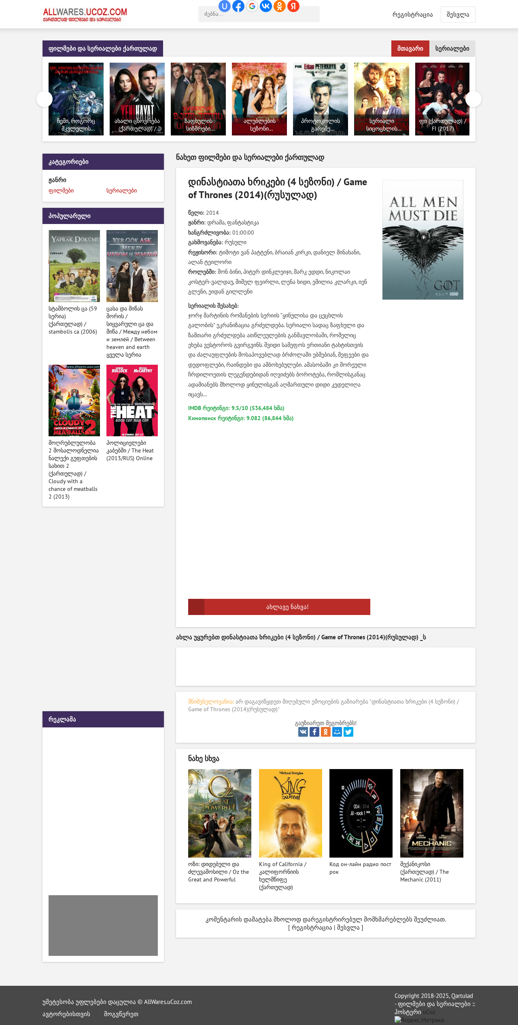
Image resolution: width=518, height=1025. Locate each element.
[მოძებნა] (312, 14)
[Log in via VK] (266, 6)
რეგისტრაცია (413, 14)
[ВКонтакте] (303, 732)
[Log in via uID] (225, 6)
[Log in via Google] (252, 6)
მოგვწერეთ (121, 1014)
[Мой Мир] (337, 732)
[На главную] (87, 14)
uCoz (429, 1012)
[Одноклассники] (326, 732)
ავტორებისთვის (66, 1014)
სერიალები (452, 48)
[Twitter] (348, 732)
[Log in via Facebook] (238, 6)
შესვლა (348, 927)
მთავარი (410, 48)
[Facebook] (314, 732)
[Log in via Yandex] (293, 6)
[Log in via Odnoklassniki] (280, 6)
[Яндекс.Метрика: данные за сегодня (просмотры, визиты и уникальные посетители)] (419, 1020)
